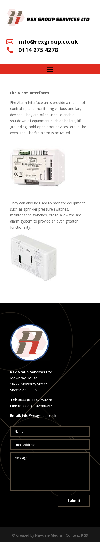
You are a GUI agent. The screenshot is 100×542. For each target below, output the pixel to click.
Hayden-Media (48, 535)
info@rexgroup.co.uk (48, 41)
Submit (74, 500)
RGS (84, 535)
